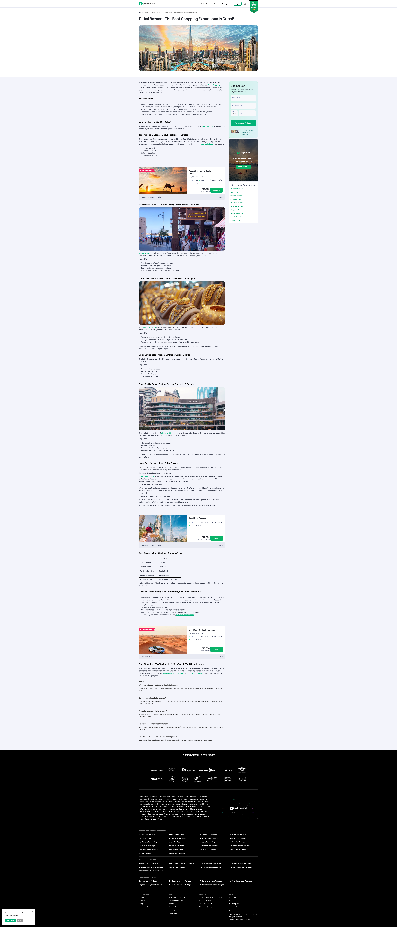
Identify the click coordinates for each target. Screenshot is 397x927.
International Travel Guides (242, 185)
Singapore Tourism (237, 210)
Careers (142, 901)
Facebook (235, 897)
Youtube (234, 910)
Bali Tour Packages (145, 838)
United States (10, 921)
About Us (143, 897)
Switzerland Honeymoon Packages (212, 885)
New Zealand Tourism (237, 217)
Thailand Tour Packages (238, 834)
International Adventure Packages (151, 867)
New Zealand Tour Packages (148, 842)
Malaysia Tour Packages (208, 842)
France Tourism (235, 220)
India (19, 921)
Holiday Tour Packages (221, 4)
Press (141, 910)
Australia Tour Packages (147, 834)
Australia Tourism (236, 213)
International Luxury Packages (210, 867)
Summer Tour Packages (177, 867)
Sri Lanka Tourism (236, 206)
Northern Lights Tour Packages (241, 867)
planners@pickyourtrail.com (212, 897)
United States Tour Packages (240, 846)
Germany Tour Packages (208, 849)
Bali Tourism (234, 192)
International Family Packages (210, 863)
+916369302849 (207, 904)
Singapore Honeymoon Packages (150, 885)
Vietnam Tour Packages (238, 838)
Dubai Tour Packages (176, 834)
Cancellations (174, 907)
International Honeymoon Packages (181, 863)
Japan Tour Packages (176, 842)
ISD (233, 111)
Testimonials (144, 907)
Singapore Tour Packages (208, 834)
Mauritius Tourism (236, 203)
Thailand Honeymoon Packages (211, 881)
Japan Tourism (235, 199)
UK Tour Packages (145, 853)
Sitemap (172, 910)
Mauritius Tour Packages (238, 849)
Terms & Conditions (176, 901)
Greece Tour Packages (177, 853)
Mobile (242, 113)
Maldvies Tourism (236, 189)
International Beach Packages (240, 863)
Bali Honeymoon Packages (148, 881)
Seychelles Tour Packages (209, 838)
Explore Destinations (202, 4)
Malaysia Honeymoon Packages (180, 885)
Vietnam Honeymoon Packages (241, 881)
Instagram (235, 904)
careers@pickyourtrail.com (211, 907)
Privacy (171, 904)
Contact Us (173, 913)
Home (141, 12)
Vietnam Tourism (236, 196)
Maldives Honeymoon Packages (180, 881)
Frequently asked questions (179, 897)
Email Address (237, 105)
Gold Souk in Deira (149, 327)
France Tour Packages (176, 846)
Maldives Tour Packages (177, 838)
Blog (141, 904)
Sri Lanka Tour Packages (147, 846)
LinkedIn (235, 907)
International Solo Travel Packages (151, 871)
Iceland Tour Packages (238, 842)
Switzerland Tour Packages (209, 846)
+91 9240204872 (207, 901)
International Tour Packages (149, 863)
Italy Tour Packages (176, 849)
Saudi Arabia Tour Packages (148, 849)
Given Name (236, 98)
